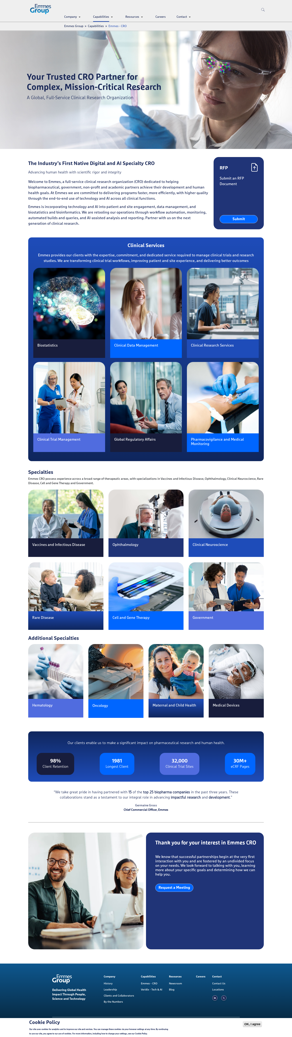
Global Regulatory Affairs (135, 440)
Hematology (42, 705)
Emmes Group (73, 26)
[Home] (42, 9)
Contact (182, 16)
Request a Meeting (174, 888)
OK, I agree (252, 1024)
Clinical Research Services (212, 345)
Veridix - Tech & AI (151, 989)
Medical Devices (226, 705)
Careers (160, 16)
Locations (218, 989)
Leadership (110, 989)
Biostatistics (47, 345)
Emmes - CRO (149, 983)
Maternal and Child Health (174, 705)
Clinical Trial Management (58, 440)
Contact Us (218, 983)
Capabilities (101, 16)
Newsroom (175, 983)
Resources (132, 16)
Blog (171, 989)
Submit (239, 219)
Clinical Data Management (136, 345)
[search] (263, 15)
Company (70, 16)
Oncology (100, 706)
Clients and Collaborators (119, 995)
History (108, 983)
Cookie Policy (141, 1034)
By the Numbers (113, 1001)
